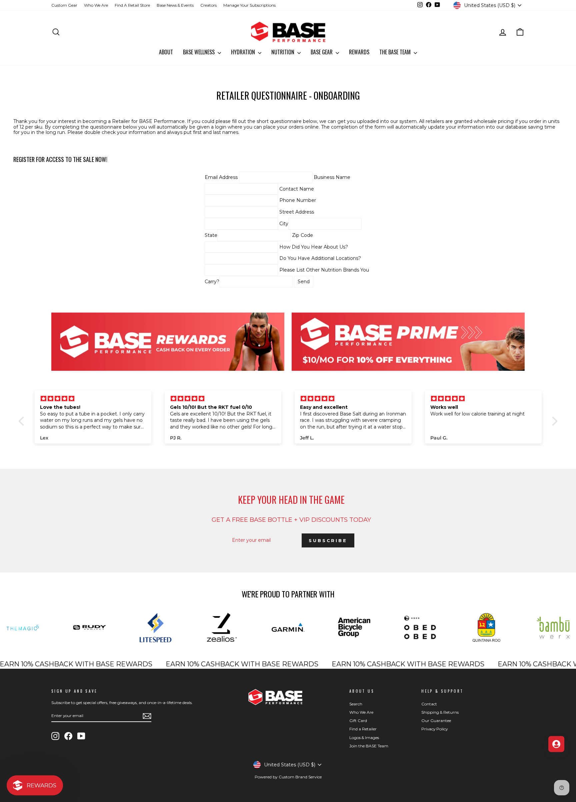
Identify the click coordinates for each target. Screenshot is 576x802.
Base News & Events (175, 5)
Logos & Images (364, 737)
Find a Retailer (363, 728)
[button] (23, 421)
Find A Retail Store (132, 5)
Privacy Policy (434, 728)
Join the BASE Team (368, 745)
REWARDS (359, 52)
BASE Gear (322, 52)
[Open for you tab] (556, 744)
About (166, 52)
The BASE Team (395, 52)
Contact (429, 703)
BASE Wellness (199, 52)
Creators (208, 5)
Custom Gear (64, 5)
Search (355, 703)
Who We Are (96, 5)
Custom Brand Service (300, 776)
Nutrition (283, 52)
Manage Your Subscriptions (249, 5)
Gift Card (358, 720)
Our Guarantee (436, 720)
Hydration (243, 52)
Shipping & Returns (440, 712)
